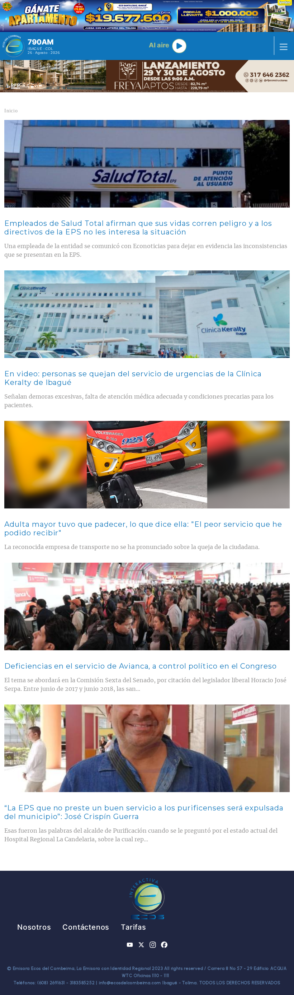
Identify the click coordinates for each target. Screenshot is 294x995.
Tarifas (133, 927)
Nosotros (34, 927)
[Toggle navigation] (281, 46)
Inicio (11, 110)
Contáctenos (85, 927)
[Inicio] (13, 46)
